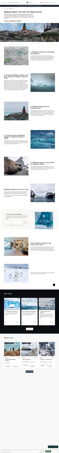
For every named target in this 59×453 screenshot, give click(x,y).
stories (7, 8)
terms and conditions (12, 225)
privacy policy (18, 225)
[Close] (58, 451)
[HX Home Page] (30, 2)
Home (5, 8)
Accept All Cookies (48, 451)
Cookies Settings (42, 451)
